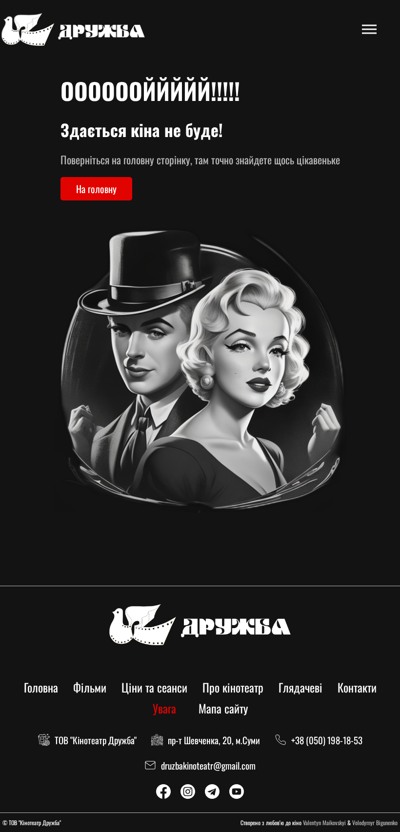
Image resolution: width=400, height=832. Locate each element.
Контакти (357, 687)
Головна (41, 687)
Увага (164, 708)
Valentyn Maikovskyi (324, 822)
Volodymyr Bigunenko (375, 822)
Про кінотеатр (232, 687)
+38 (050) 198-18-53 (326, 740)
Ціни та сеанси (154, 687)
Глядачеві (300, 687)
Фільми (89, 687)
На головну (96, 188)
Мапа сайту (223, 708)
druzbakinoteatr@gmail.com (208, 765)
